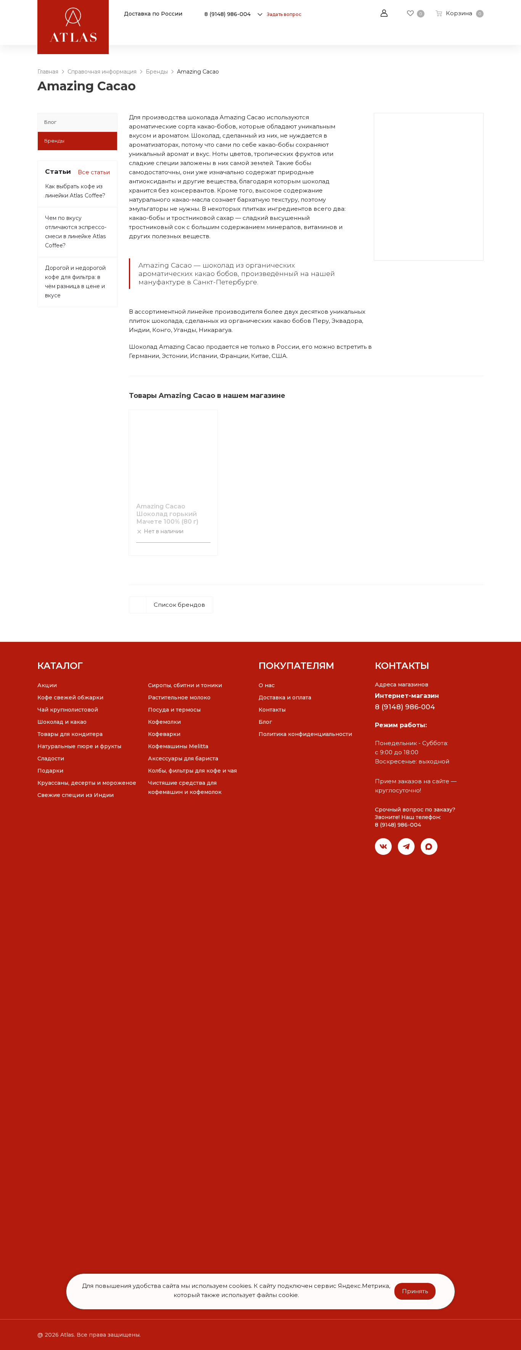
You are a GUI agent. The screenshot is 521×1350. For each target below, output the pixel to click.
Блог (265, 721)
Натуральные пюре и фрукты (79, 746)
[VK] (383, 846)
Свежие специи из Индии (75, 795)
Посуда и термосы (174, 709)
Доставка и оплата (285, 697)
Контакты (272, 709)
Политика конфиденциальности (305, 734)
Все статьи (94, 172)
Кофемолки (164, 721)
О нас (267, 685)
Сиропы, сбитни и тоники (185, 685)
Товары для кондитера (70, 734)
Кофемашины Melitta (178, 746)
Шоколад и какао (62, 721)
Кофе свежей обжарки (70, 697)
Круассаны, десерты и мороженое (86, 782)
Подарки (50, 770)
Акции (47, 685)
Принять (415, 1291)
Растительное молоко (179, 697)
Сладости (50, 758)
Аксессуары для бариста (183, 758)
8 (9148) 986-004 (227, 14)
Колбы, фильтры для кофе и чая (192, 770)
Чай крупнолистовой (67, 709)
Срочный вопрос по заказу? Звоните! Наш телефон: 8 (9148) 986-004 (415, 817)
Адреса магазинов (401, 684)
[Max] (429, 846)
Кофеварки (164, 734)
